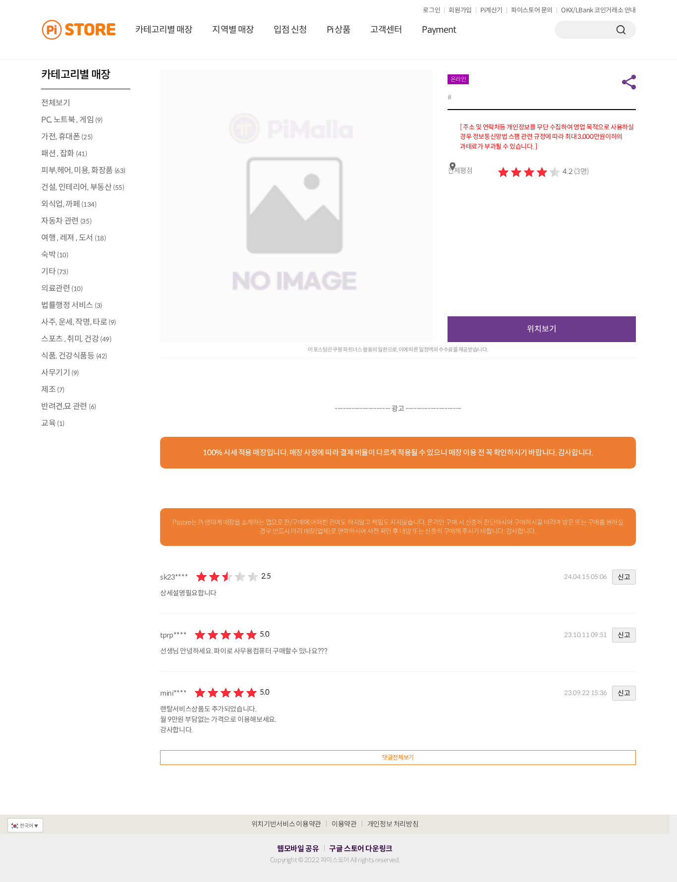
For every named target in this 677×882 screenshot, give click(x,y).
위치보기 (542, 329)
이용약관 (344, 824)
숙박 (54, 254)
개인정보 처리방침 (393, 824)
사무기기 (60, 372)
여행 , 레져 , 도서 (73, 238)
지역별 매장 (232, 29)
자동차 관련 (66, 221)
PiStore (83, 29)
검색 (621, 30)
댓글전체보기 (398, 757)
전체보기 (55, 103)
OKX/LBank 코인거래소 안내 (598, 10)
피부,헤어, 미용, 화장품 (83, 170)
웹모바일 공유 (298, 848)
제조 (52, 389)
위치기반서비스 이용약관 (286, 824)
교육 (52, 423)
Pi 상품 (338, 29)
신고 (624, 577)
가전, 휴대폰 (67, 136)
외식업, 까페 (68, 204)
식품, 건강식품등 (74, 356)
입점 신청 (290, 29)
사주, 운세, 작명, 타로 (78, 322)
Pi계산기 (491, 10)
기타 (54, 271)
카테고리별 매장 (163, 29)
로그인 (431, 10)
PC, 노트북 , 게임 (72, 120)
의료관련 (61, 288)
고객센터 (386, 29)
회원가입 (460, 10)
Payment (439, 29)
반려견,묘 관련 (68, 406)
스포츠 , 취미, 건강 (76, 339)
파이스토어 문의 (532, 10)
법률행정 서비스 (71, 305)
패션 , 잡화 (64, 153)
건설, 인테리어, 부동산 (82, 187)
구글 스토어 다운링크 (360, 848)
